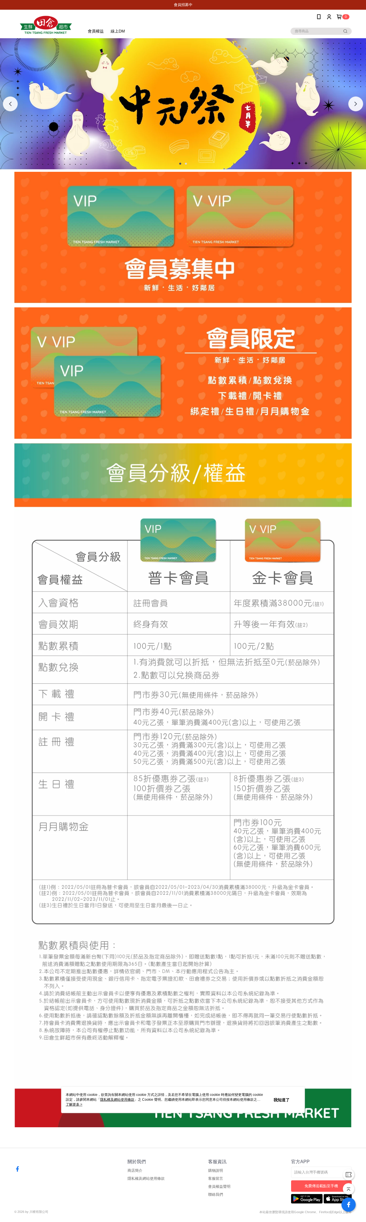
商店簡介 (135, 1170)
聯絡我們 (215, 1194)
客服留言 (215, 1178)
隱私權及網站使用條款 (146, 1178)
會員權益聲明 (219, 1186)
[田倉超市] (46, 24)
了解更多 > (74, 1104)
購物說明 (215, 1170)
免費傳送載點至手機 (321, 1186)
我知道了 (282, 1100)
